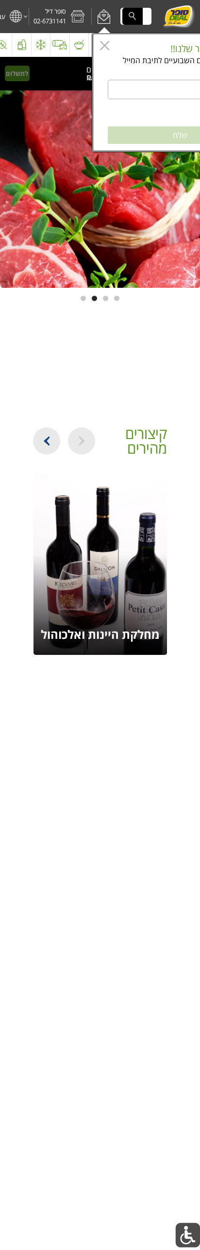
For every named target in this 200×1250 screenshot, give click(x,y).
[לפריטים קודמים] (81, 441)
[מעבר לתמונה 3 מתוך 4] (94, 298)
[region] (74, 73)
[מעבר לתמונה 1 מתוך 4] (116, 298)
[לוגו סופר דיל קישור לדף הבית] (179, 16)
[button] (104, 16)
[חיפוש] (132, 16)
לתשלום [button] (17, 73)
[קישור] (100, 172)
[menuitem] (79, 45)
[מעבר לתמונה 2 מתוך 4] (105, 298)
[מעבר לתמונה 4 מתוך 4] (83, 298)
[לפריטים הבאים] (46, 441)
